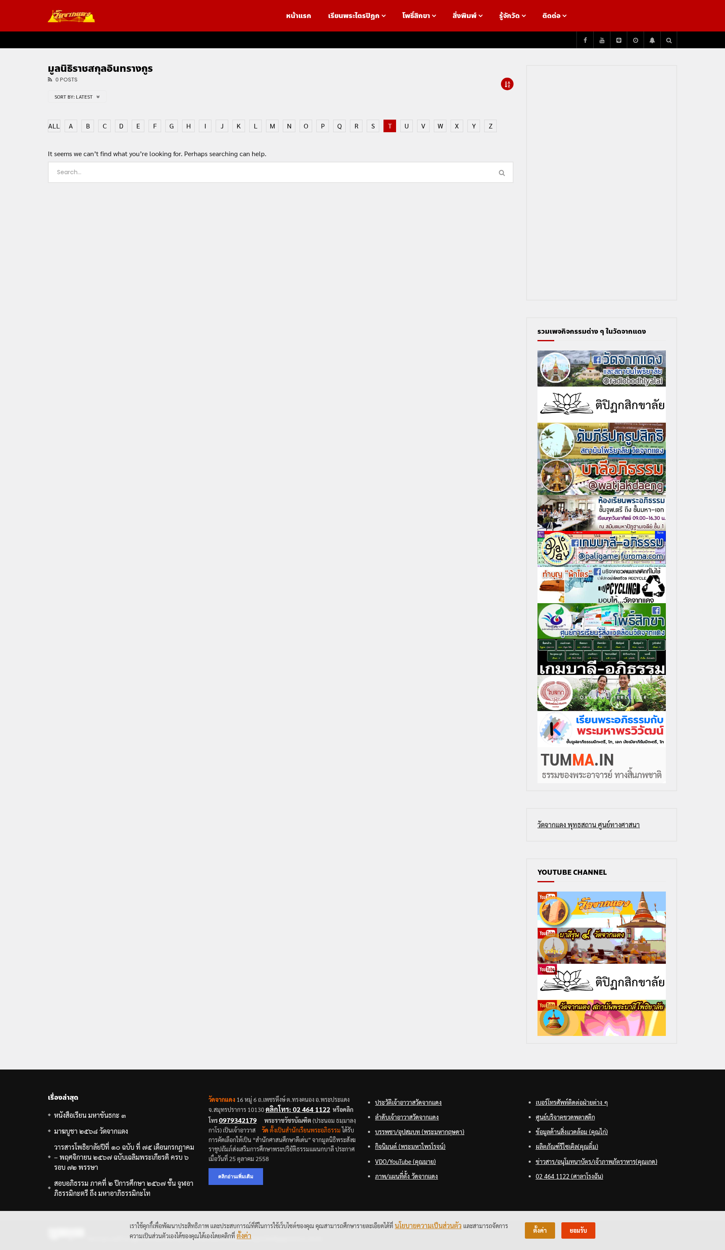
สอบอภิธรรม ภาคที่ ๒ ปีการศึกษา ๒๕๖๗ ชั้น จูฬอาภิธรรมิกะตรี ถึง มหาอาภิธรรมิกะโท (123, 1188)
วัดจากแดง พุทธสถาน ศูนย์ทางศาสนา (588, 824)
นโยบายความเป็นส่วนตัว (428, 1225)
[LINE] (618, 39)
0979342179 (238, 1120)
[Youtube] (601, 39)
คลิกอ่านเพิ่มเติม (235, 1176)
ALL (54, 125)
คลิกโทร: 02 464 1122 (298, 1109)
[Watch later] (635, 39)
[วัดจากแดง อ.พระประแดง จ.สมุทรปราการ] (71, 16)
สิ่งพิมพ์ (465, 15)
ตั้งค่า (244, 1235)
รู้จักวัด (509, 15)
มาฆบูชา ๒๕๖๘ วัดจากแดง (91, 1131)
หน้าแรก (298, 15)
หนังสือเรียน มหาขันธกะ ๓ (90, 1115)
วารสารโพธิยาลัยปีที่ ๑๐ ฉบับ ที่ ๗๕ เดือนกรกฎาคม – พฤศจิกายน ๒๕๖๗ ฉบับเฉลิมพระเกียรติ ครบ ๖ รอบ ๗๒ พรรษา (124, 1157)
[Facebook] (584, 39)
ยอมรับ (578, 1230)
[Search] (668, 39)
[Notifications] (652, 39)
